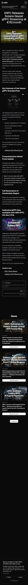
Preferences (15, 580)
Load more (14, 421)
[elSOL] (4, 3)
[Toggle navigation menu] (25, 2)
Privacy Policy (6, 573)
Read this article (14, 347)
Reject (9, 577)
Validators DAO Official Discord (14, 150)
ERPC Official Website (11, 271)
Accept (20, 577)
